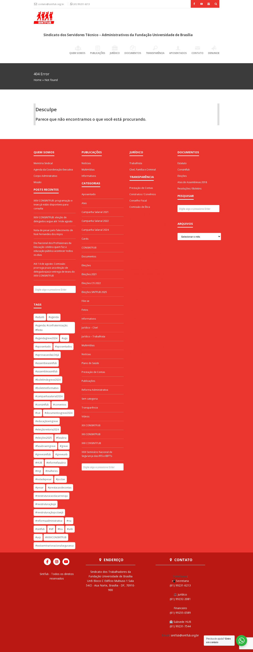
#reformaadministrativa (48, 520)
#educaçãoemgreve (46, 421)
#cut (37, 413)
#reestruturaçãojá (45, 504)
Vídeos (85, 416)
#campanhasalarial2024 (48, 396)
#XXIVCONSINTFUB (55, 537)
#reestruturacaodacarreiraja (51, 496)
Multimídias (88, 169)
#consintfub (42, 404)
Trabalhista (135, 163)
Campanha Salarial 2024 (95, 229)
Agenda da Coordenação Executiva (53, 169)
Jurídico (115, 53)
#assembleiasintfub (46, 371)
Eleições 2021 (89, 274)
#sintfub (40, 529)
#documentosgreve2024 (58, 413)
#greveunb (61, 454)
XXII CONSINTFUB (91, 443)
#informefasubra (56, 462)
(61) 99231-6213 (81, 4)
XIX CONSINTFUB (91, 425)
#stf (51, 529)
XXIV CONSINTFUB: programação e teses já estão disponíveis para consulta (53, 204)
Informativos (89, 176)
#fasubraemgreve (45, 446)
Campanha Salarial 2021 (95, 212)
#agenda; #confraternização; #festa (51, 328)
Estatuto (182, 163)
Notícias (86, 163)
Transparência (155, 53)
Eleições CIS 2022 (91, 283)
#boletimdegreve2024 (47, 379)
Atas (84, 203)
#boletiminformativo (47, 388)
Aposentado (89, 194)
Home (38, 80)
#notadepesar (43, 479)
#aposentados (63, 346)
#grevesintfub (43, 454)
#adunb (39, 317)
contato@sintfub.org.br (51, 4)
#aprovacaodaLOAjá (47, 355)
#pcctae (60, 479)
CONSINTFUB (89, 247)
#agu (64, 338)
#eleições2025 (43, 437)
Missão (38, 182)
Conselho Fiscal (138, 200)
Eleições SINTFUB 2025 (94, 292)
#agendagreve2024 (46, 338)
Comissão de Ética (139, 207)
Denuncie (213, 53)
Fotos (85, 309)
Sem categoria (90, 398)
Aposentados (178, 53)
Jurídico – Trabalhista (93, 336)
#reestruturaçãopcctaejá (49, 512)
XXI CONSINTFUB (91, 434)
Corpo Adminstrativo (45, 176)
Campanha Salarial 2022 (95, 221)
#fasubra (61, 437)
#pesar (39, 487)
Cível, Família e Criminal (142, 169)
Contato (197, 53)
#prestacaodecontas (59, 487)
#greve (64, 446)
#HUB (38, 462)
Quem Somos (77, 53)
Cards (85, 238)
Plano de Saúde (90, 363)
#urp (38, 537)
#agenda (54, 317)
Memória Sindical (43, 163)
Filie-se (85, 301)
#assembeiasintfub (46, 363)
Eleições (86, 265)
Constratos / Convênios (142, 194)
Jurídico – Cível (90, 327)
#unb (70, 529)
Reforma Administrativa (95, 389)
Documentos (133, 53)
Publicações (97, 53)
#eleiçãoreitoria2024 (47, 429)
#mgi (38, 471)
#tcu (60, 529)
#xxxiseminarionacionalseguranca (54, 545)
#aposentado (43, 346)
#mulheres (51, 471)
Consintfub (183, 169)
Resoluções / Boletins (189, 188)
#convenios (59, 404)
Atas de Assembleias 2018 (192, 182)
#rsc (69, 520)
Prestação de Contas (93, 372)
